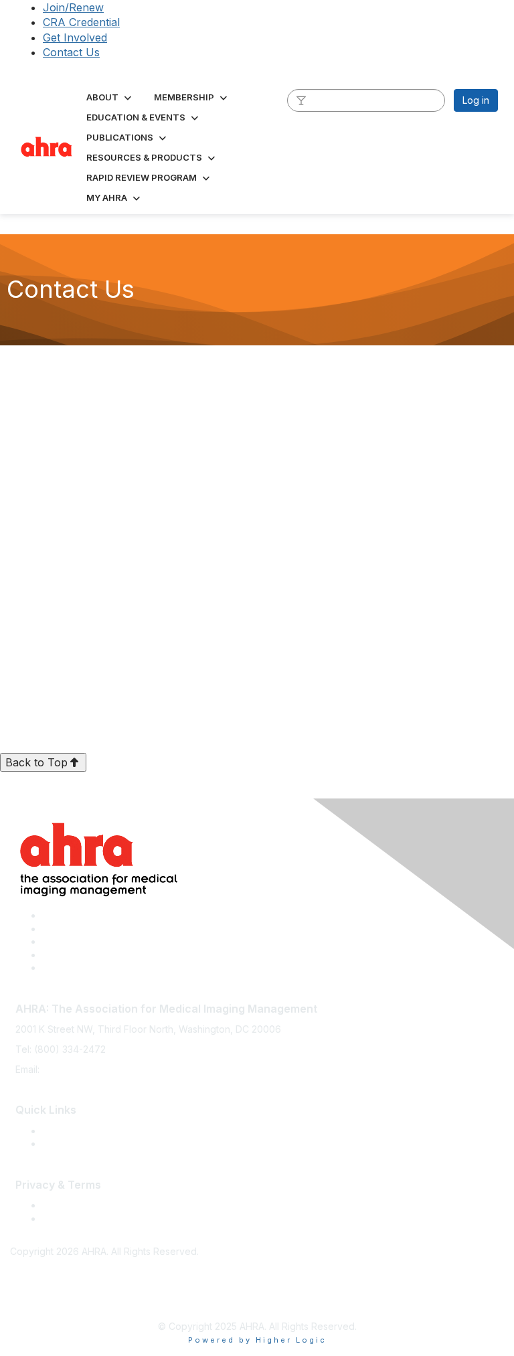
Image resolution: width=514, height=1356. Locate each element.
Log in (475, 100)
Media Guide (70, 1143)
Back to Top (36, 762)
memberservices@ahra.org (102, 1069)
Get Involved (75, 37)
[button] (110, 97)
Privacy (58, 1218)
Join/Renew (73, 7)
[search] (301, 99)
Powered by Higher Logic (257, 1340)
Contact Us (71, 52)
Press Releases (76, 1130)
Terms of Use (72, 1205)
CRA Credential (81, 22)
